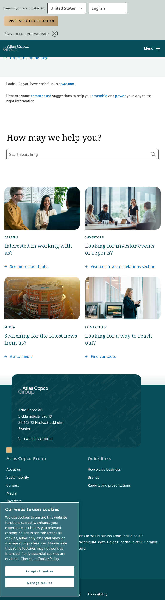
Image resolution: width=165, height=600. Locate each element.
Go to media (21, 356)
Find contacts (103, 356)
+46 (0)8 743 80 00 (38, 439)
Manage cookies (39, 583)
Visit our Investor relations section (123, 266)
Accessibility (97, 594)
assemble (99, 95)
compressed (41, 95)
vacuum (67, 83)
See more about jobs (29, 266)
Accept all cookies (39, 571)
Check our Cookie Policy (40, 558)
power (120, 95)
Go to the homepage (29, 57)
